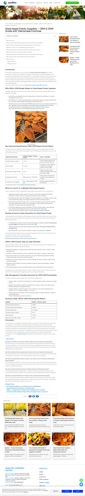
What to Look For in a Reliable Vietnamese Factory (21, 47)
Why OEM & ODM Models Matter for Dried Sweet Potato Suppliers (25, 42)
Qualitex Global (22, 334)
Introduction (11, 40)
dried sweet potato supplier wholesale (39, 210)
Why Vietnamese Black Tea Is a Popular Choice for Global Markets (23, 386)
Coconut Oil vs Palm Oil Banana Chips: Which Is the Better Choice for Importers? (27, 391)
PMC (36, 224)
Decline (67, 491)
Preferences (56, 491)
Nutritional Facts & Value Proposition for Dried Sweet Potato (24, 49)
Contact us (28, 295)
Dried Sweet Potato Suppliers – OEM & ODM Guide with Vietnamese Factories (62, 450)
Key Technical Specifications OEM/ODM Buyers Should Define (24, 45)
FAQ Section (12, 61)
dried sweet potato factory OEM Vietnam (36, 85)
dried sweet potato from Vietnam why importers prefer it (21, 238)
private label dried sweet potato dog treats (33, 108)
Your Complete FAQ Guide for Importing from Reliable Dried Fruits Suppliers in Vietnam (39, 450)
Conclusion (11, 59)
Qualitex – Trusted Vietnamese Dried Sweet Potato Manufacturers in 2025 (74, 61)
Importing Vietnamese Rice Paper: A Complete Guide (20, 388)
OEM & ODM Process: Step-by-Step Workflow (20, 52)
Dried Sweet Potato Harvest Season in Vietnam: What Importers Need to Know (75, 50)
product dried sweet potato (27, 184)
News (11, 23)
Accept (78, 491)
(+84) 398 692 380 (14, 482)
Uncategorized (18, 23)
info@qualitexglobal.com (13, 485)
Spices (41, 474)
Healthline (48, 230)
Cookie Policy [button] (46, 490)
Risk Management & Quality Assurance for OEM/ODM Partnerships (25, 54)
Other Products (43, 479)
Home (7, 23)
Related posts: (12, 63)
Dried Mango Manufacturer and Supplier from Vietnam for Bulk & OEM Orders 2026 (14, 420)
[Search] (81, 3)
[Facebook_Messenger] (81, 484)
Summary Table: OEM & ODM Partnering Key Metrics (22, 56)
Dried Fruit (42, 477)
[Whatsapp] (81, 480)
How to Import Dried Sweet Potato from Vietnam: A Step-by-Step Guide (39, 420)
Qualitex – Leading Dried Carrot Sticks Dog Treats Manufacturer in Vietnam (25, 390)
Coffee (41, 472)
